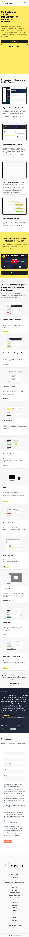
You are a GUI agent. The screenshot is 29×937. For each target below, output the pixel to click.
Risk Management (14, 880)
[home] (7, 2)
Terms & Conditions (14, 907)
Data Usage (14, 912)
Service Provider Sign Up (14, 925)
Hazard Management (14, 895)
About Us (14, 905)
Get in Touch (14, 923)
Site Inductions (14, 890)
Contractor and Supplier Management (14, 882)
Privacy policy (14, 910)
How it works (14, 877)
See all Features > (14, 897)
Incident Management (14, 892)
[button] (25, 3)
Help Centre (14, 920)
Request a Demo (15, 928)
